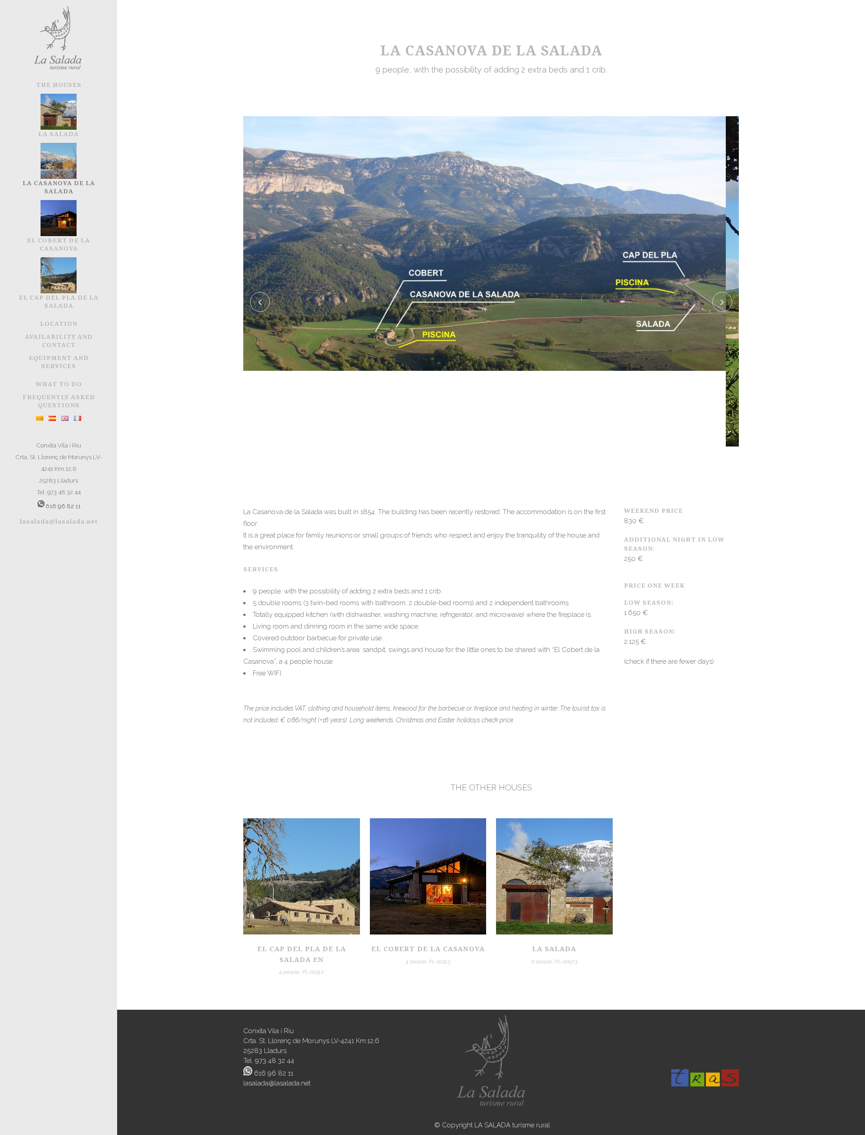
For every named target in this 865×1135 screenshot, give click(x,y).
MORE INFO (301, 875)
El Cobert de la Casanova (428, 948)
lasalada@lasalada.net (59, 521)
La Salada (554, 948)
